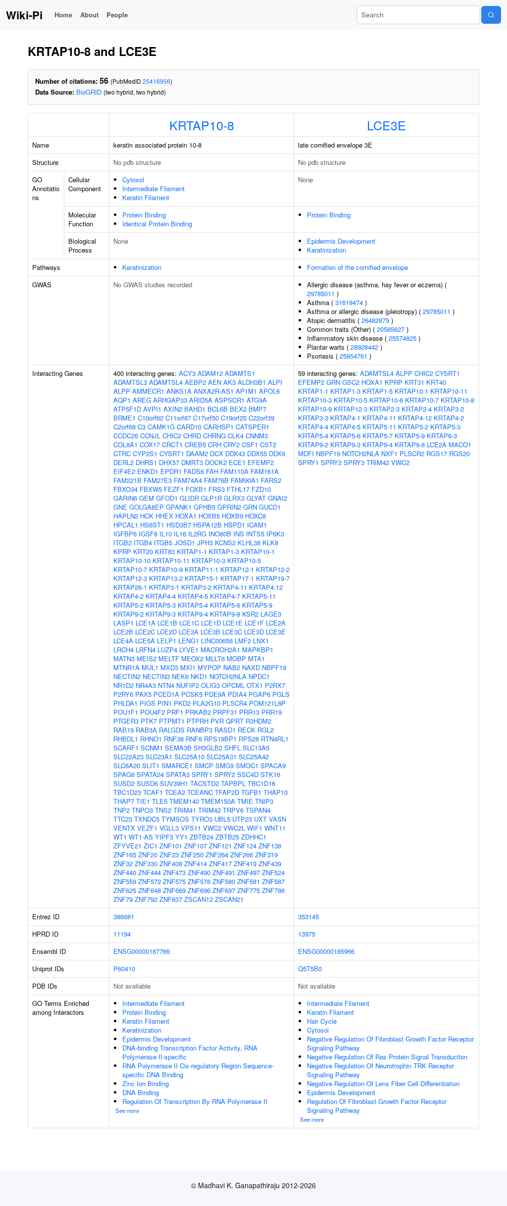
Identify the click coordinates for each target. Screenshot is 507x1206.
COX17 (150, 444)
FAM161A (265, 471)
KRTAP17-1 (237, 578)
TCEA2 (175, 792)
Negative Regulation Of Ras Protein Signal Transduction (387, 1056)
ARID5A (200, 400)
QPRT (235, 721)
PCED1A (166, 694)
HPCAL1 (125, 524)
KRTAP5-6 (225, 605)
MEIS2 (146, 658)
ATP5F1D (127, 409)
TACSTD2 (204, 783)
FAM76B (216, 480)
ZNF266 (241, 854)
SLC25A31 (221, 756)
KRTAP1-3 (224, 551)
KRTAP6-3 (442, 435)
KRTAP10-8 (201, 125)
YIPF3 (164, 836)
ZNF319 (266, 854)
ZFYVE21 (127, 845)
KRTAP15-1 (201, 578)
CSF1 (250, 444)
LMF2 (243, 640)
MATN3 (124, 658)
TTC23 (122, 819)
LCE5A (145, 640)
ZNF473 (174, 872)
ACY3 (187, 373)
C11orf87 (178, 417)
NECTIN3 (156, 676)
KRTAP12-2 (273, 569)
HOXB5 (209, 516)
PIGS (147, 703)
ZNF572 (149, 881)
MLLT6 (215, 658)
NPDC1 (259, 676)
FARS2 (271, 480)
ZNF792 (146, 899)
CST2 (268, 444)
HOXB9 (232, 516)
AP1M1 (246, 391)
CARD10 (189, 426)
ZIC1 (150, 845)
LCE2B (123, 631)
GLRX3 (234, 498)
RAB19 (123, 729)
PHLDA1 (125, 703)
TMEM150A (218, 801)
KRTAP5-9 (257, 605)
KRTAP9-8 (225, 614)
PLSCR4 (234, 703)
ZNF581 (248, 881)
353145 (308, 916)
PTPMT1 (172, 721)
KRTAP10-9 (166, 569)
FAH (212, 471)
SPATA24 (150, 774)
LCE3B (210, 631)
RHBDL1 (125, 738)
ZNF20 (147, 854)
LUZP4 (167, 649)
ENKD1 (147, 471)
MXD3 (169, 667)
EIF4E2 (124, 471)
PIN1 (164, 703)
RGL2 (265, 729)
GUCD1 (270, 507)
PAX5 (143, 694)
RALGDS (172, 729)
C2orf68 (124, 426)
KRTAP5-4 (193, 605)
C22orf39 (261, 417)
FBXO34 (125, 489)
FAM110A (234, 471)
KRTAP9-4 (193, 614)
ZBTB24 (201, 836)
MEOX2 (192, 658)
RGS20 (459, 453)
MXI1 (188, 667)
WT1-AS (141, 836)
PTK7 (149, 721)
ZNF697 (223, 890)
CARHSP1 (218, 426)
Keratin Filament (145, 197)
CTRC (122, 453)
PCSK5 (192, 694)
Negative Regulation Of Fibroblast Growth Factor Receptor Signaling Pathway (390, 1043)
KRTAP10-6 (386, 400)
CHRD (192, 435)
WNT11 (275, 828)
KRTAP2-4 (417, 409)
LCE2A (276, 623)
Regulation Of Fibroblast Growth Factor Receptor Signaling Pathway (377, 1106)
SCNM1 (152, 747)
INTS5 (255, 533)
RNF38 (174, 738)
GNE (120, 507)
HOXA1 (186, 516)
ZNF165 (124, 854)
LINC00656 (217, 640)
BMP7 (257, 409)
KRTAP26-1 (130, 587)
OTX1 (255, 685)
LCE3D (254, 631)
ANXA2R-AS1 (214, 391)
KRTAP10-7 (130, 569)
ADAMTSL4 (166, 382)
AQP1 (122, 400)
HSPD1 (234, 524)
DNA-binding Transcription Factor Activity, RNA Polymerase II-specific (189, 1052)
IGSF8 (148, 533)
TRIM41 (184, 810)
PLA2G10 (206, 703)
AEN (214, 382)
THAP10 (275, 792)
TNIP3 (264, 801)
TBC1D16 (261, 783)
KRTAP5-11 (259, 596)
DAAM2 (197, 453)
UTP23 (242, 819)
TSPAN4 (258, 810)
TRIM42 (209, 810)
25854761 (353, 356)
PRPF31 (225, 712)
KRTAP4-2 (128, 596)
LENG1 (188, 640)
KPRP (122, 551)
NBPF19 (274, 667)
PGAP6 (259, 694)
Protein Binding (144, 214)
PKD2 (182, 703)
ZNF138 (269, 845)
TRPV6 (233, 810)
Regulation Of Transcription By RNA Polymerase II (194, 1101)
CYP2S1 (145, 453)
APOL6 (269, 391)
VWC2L (234, 828)
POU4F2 (152, 712)
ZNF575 (174, 881)
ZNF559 (124, 881)
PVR (217, 721)
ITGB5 (163, 542)
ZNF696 (199, 890)
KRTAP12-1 (237, 569)
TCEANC (200, 792)
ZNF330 (146, 863)
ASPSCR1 (229, 400)
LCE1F (254, 623)
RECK (246, 729)
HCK (146, 516)
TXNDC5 (146, 819)
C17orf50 (206, 417)
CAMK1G (161, 426)
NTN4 (166, 685)
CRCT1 (172, 444)
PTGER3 (126, 721)
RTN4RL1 (275, 738)
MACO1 (460, 444)
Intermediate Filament (153, 188)
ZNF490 (199, 872)
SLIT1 (150, 765)
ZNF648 (149, 890)
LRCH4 (123, 649)
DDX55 (257, 453)
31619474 (349, 302)
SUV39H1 (174, 783)
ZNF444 (149, 872)
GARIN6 (125, 498)
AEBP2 (195, 382)
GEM (146, 498)
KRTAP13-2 (166, 578)
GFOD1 (167, 498)
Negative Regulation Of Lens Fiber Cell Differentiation (383, 1083)
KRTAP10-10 (132, 560)
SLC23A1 (159, 756)
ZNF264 (216, 854)
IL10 (165, 533)
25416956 (156, 81)
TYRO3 (201, 819)
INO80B (219, 533)
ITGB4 (143, 542)
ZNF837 (170, 899)
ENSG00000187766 (141, 951)
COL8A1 (125, 444)
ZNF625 (124, 890)
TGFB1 (251, 792)
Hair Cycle (322, 1021)
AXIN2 (172, 409)
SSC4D (247, 774)
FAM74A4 (188, 480)
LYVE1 (189, 649)
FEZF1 (174, 489)
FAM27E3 (158, 480)
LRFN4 (145, 649)
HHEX (164, 516)
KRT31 (414, 382)
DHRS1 (146, 462)
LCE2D (167, 631)
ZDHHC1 (253, 836)
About (89, 14)
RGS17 (436, 453)
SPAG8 (124, 774)
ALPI (275, 382)
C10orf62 (150, 417)
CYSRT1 (171, 453)
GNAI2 (277, 498)
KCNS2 (225, 542)
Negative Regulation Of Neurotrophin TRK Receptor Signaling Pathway (380, 1070)
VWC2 (212, 828)
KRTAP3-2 (196, 587)
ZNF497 (248, 872)
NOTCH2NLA (228, 676)
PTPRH (197, 721)
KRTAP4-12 (266, 587)
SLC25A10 (189, 756)
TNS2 (163, 810)
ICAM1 (257, 524)
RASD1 (225, 729)
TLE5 (159, 801)
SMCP (204, 765)
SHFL (232, 747)
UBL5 (222, 819)
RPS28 (249, 738)
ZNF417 (220, 863)
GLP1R (211, 498)
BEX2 (238, 409)
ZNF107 (195, 845)
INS (238, 533)
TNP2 (121, 810)
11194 (122, 934)
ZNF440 (124, 872)
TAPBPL (233, 783)
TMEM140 (184, 801)
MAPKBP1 (257, 649)
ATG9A (257, 400)
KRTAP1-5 (377, 391)
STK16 (270, 774)
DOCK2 (216, 462)
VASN (277, 819)
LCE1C (189, 623)
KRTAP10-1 (258, 551)
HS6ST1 (152, 524)
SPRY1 (202, 774)
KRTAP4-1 (345, 417)
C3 (142, 426)
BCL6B (217, 409)
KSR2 (250, 614)
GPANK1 (179, 507)
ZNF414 (195, 863)
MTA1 (256, 658)
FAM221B (127, 480)
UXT (260, 819)
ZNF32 (123, 863)
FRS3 (216, 489)
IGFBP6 (125, 533)
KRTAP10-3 (208, 560)
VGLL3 (169, 828)
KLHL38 (249, 542)
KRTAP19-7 (273, 578)
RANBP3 (199, 729)
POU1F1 (125, 712)
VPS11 (191, 828)
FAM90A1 (245, 480)
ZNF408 (170, 863)
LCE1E (233, 623)
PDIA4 (237, 694)
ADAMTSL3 (130, 382)
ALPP (121, 391)
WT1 (120, 836)
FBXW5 (151, 489)
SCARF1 (126, 747)
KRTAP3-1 (164, 587)
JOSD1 (184, 542)
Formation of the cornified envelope (357, 267)
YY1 (181, 836)
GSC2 (350, 382)
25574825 (402, 338)
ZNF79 (123, 899)
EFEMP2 (261, 462)
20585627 (391, 329)
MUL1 (150, 667)
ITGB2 (122, 542)
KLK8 (270, 542)
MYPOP (209, 667)
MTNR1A (126, 667)
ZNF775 (248, 890)
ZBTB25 (227, 836)
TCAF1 (153, 792)
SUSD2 (124, 783)
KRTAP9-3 (161, 614)
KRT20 (143, 551)
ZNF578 (199, 881)
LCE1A (145, 623)
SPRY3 (354, 462)
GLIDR (189, 498)
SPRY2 (224, 774)
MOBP (236, 658)
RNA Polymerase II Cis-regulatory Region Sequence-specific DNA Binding (198, 1070)
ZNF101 (170, 845)
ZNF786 (273, 890)
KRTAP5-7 (377, 435)
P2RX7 (275, 685)
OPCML (233, 685)
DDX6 (277, 453)
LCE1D (211, 623)
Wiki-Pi (24, 15)
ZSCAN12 (198, 899)
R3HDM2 (258, 721)
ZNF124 (245, 845)
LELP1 (166, 640)
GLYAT (256, 498)
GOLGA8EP (146, 507)
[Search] (491, 15)
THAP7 (123, 801)
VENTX (124, 828)
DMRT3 (192, 462)
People (117, 14)
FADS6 (194, 471)
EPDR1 (171, 471)
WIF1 (254, 828)
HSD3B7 (178, 524)
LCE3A (189, 631)
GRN (250, 507)
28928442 (364, 347)
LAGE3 (270, 614)
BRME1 (124, 417)
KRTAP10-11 (171, 560)
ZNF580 (223, 881)
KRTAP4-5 (193, 596)
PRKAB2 (198, 712)
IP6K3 (275, 533)
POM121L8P (267, 703)
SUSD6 (147, 783)
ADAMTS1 (240, 373)
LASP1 (123, 623)
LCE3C (232, 631)
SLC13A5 (256, 747)
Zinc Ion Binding (145, 1083)
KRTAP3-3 (313, 417)
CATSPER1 (252, 426)
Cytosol (133, 179)
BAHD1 (194, 409)
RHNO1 (151, 738)
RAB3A (146, 729)
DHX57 (169, 462)
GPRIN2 (229, 507)
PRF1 (175, 712)
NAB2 (231, 667)
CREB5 (195, 444)
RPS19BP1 (220, 738)
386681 (123, 916)
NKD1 (199, 676)
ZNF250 (192, 854)
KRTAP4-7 (225, 596)
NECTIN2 (127, 676)
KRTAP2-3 (384, 409)
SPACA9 (273, 765)
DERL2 (123, 462)
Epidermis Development (341, 241)
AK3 (229, 382)
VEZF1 (147, 828)
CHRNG (214, 435)
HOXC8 (255, 516)
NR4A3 (146, 685)
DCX (216, 453)
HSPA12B (207, 524)
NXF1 (389, 453)
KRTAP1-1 (192, 551)
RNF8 (194, 738)
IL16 (180, 533)
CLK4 (236, 435)
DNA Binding (140, 1092)
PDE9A (215, 694)
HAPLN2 (125, 516)
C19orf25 (234, 417)
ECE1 (237, 462)
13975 (306, 934)
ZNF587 (273, 881)
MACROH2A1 (220, 649)
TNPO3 (142, 810)
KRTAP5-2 (128, 605)
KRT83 (165, 551)
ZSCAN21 (229, 899)
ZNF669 (174, 890)
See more (127, 1110)
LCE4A (123, 640)
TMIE (245, 801)
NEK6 (180, 676)
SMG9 (224, 765)
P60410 (124, 968)
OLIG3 (210, 685)
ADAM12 (210, 373)
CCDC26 (125, 435)
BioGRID (88, 92)
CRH (214, 444)
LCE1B (167, 623)
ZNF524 (273, 872)
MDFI (306, 453)
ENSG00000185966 (326, 951)
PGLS (281, 694)
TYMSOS (175, 819)
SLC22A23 (128, 756)
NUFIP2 (187, 685)
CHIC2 (171, 435)
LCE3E (386, 125)
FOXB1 (196, 489)
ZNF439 (269, 863)
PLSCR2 (412, 453)
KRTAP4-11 (230, 587)
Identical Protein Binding (157, 223)
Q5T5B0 (310, 968)
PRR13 (249, 712)
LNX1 (261, 640)
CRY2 (231, 444)
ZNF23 (169, 854)
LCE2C (145, 631)
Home (63, 14)
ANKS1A (179, 391)
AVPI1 (152, 409)
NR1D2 (123, 685)
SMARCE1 (177, 765)
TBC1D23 (127, 792)
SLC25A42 (254, 756)
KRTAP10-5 (244, 560)
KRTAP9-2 (128, 614)
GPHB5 (204, 507)
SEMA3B (178, 747)
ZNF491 (223, 872)
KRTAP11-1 (201, 569)
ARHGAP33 (170, 400)
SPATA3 (178, 774)
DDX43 (235, 453)
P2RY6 (123, 694)
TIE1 (143, 801)
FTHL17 (238, 489)
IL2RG (197, 533)
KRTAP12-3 (130, 578)
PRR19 (271, 712)
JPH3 (205, 542)
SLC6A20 (126, 765)
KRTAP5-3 (161, 605)
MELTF (168, 658)
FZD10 (261, 489)
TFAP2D (227, 792)
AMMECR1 (148, 391)
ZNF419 (245, 863)
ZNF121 (220, 845)
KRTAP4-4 (161, 596)
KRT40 (436, 382)
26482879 (375, 320)
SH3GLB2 (208, 747)
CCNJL (150, 435)
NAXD (251, 667)
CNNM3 (257, 435)
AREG (142, 400)
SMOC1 (247, 765)
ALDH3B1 (252, 382)
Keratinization (326, 250)
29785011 (321, 293)
